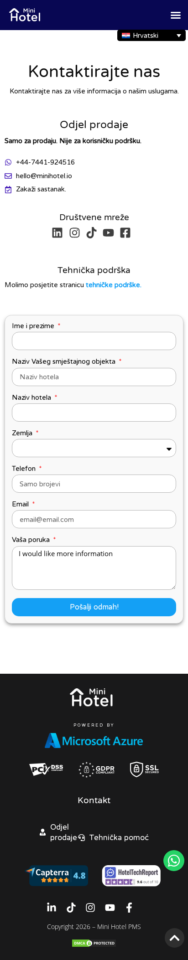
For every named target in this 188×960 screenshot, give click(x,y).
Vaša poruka (32, 539)
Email (21, 504)
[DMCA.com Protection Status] (94, 945)
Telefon (24, 468)
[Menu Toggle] (175, 15)
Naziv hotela (32, 397)
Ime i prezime (34, 326)
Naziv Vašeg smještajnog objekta (64, 361)
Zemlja (23, 433)
